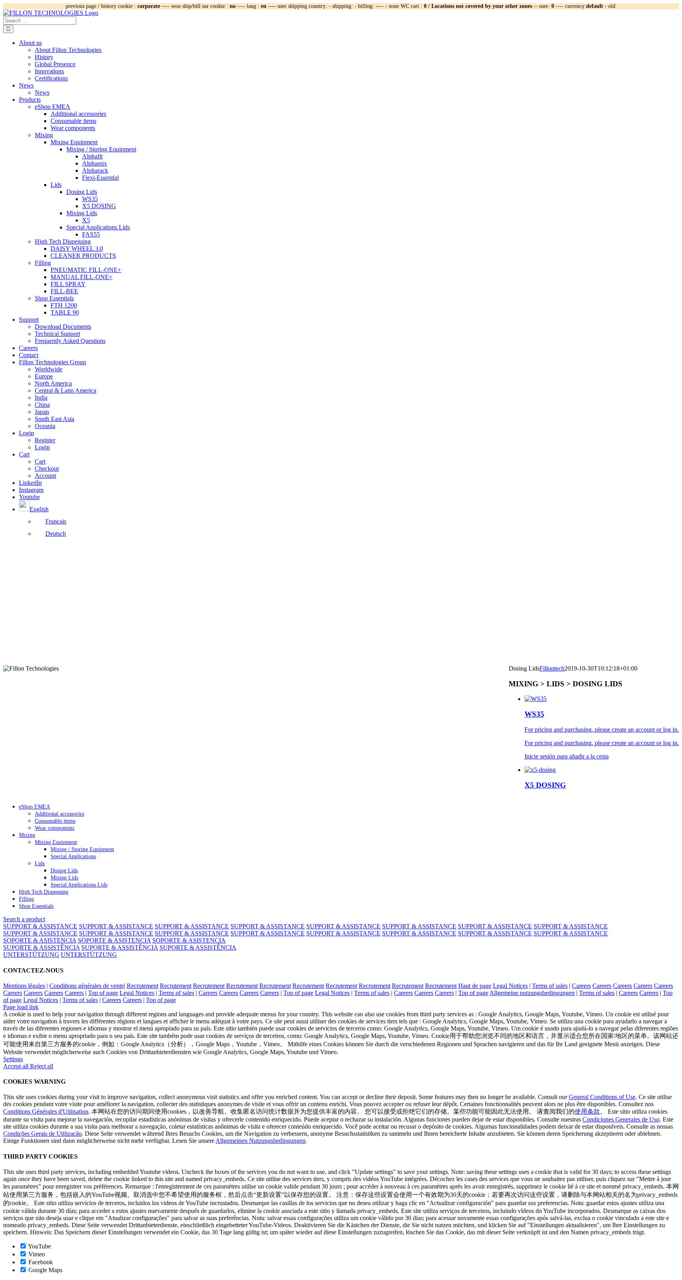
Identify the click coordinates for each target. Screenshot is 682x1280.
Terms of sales (550, 985)
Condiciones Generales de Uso (621, 1119)
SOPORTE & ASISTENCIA (39, 940)
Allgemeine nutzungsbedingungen (532, 992)
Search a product (24, 919)
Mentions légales (24, 985)
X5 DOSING (545, 785)
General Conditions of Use (602, 1097)
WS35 (534, 714)
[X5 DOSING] (540, 769)
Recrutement (142, 985)
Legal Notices (510, 985)
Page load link (21, 1007)
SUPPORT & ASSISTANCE (40, 926)
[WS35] (536, 698)
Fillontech (552, 668)
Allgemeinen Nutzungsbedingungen (260, 1140)
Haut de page (474, 985)
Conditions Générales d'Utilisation (45, 1111)
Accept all (16, 1066)
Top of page (103, 992)
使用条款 (587, 1111)
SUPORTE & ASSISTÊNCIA (41, 947)
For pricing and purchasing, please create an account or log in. (602, 729)
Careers (581, 985)
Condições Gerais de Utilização (42, 1133)
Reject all (41, 1066)
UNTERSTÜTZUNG (31, 954)
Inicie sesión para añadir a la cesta (567, 756)
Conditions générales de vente (86, 985)
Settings (13, 1059)
